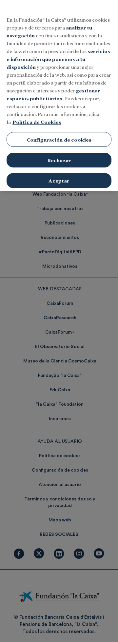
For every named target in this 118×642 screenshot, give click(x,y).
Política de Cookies (36, 122)
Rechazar (59, 160)
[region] (59, 95)
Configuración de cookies (59, 139)
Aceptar (59, 180)
